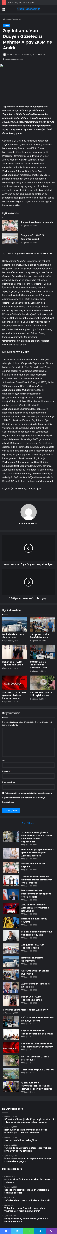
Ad (4, 760)
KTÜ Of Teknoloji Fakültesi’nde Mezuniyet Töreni (39, 664)
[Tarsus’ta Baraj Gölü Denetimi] (11, 1073)
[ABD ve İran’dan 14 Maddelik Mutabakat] (11, 987)
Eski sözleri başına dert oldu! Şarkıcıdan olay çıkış (36, 933)
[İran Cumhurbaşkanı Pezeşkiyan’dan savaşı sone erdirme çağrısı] (11, 894)
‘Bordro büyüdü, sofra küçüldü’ (21, 2)
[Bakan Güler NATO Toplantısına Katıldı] (14, 652)
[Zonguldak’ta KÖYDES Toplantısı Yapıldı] (10, 238)
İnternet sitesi (8, 782)
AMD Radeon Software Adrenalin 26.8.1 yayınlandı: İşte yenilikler (35, 907)
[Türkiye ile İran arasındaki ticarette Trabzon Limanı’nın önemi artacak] (11, 880)
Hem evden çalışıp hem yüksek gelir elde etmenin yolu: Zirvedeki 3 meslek (37, 852)
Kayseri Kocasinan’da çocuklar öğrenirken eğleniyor (37, 1032)
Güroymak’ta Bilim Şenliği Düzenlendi (40, 636)
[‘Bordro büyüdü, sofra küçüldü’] (10, 225)
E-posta (6, 771)
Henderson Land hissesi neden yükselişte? (25, 1009)
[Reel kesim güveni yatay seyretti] (11, 922)
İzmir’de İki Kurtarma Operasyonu (13, 636)
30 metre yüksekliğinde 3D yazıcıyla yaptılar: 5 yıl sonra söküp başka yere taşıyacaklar (36, 837)
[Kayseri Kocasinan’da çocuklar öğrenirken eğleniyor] (11, 1034)
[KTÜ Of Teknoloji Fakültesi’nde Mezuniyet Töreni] (42, 652)
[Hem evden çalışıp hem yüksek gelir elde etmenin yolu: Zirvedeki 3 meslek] (11, 853)
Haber (18, 19)
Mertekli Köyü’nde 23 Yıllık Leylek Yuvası (41, 694)
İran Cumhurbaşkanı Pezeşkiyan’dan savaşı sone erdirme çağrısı (36, 893)
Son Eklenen (28, 823)
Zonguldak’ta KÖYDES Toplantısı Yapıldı (33, 946)
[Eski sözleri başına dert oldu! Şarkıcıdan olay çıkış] (11, 935)
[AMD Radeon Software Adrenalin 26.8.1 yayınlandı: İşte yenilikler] (11, 908)
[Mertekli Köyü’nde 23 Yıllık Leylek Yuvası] (42, 683)
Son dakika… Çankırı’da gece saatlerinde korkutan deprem (14, 695)
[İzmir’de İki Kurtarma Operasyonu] (14, 624)
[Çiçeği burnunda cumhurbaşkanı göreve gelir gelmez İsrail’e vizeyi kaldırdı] (11, 1086)
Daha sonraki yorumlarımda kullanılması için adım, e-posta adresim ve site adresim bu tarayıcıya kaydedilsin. (27, 797)
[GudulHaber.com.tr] (28, 9)
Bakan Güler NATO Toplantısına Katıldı (13, 663)
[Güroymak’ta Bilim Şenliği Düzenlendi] (42, 624)
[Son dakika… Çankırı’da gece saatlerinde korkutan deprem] (14, 683)
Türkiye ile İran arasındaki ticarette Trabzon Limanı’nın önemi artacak (36, 879)
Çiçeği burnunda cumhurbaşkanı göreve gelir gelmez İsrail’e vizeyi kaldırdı (36, 1085)
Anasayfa (9, 19)
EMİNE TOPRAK (13, 54)
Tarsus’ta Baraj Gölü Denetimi (37, 1069)
